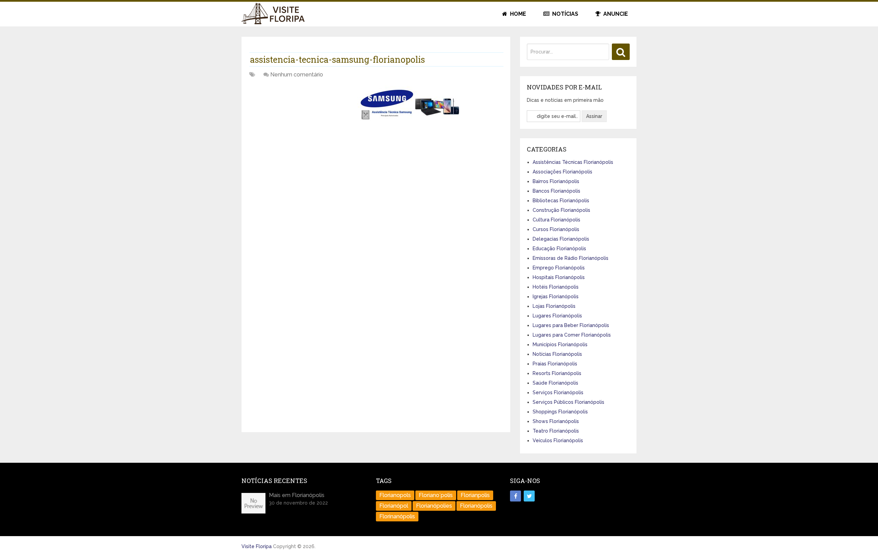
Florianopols (395, 495)
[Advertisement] (300, 134)
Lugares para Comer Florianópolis (572, 335)
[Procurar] (621, 52)
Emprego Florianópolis (559, 267)
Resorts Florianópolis (557, 373)
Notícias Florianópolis (557, 354)
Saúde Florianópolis (555, 383)
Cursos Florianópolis (556, 229)
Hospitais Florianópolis (559, 277)
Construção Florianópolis (561, 210)
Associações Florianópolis (562, 171)
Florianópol (393, 506)
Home (517, 14)
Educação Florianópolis (559, 248)
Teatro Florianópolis (556, 431)
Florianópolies (434, 506)
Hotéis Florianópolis (556, 287)
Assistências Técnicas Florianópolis (573, 162)
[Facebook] (515, 496)
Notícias (564, 14)
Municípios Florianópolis (560, 344)
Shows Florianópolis (556, 421)
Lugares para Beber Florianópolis (571, 325)
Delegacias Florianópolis (561, 239)
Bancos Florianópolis (556, 191)
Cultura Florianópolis (556, 219)
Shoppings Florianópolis (560, 411)
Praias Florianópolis (555, 363)
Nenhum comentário (296, 74)
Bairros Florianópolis (556, 181)
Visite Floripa (256, 546)
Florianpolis (475, 495)
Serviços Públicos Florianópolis (568, 402)
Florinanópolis (397, 516)
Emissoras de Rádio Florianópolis (570, 258)
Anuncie (615, 14)
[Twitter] (529, 496)
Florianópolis (476, 506)
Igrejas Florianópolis (556, 296)
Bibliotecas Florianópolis (561, 200)
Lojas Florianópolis (554, 306)
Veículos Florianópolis (558, 440)
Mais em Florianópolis (296, 495)
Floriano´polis (436, 495)
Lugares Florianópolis (557, 315)
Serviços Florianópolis (558, 392)
